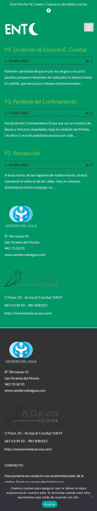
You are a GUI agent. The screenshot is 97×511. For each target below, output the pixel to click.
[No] (91, 497)
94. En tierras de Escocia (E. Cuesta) (46, 49)
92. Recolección (22, 153)
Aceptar (49, 504)
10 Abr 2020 (18, 61)
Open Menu (89, 27)
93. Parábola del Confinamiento (40, 101)
